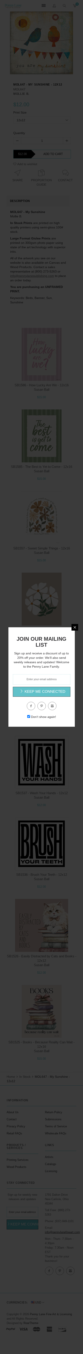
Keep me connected (44, 691)
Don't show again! (43, 717)
